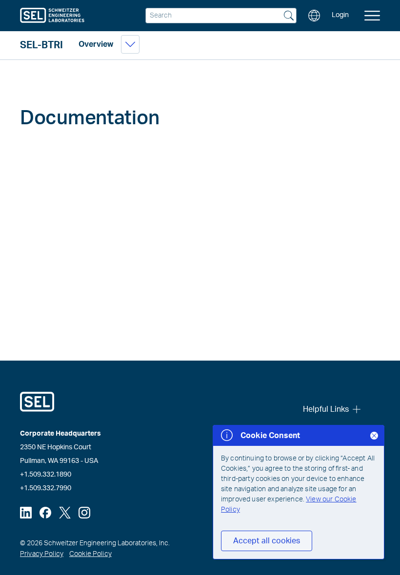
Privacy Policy (41, 554)
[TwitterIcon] (65, 512)
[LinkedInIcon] (26, 512)
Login (340, 15)
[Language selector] (314, 15)
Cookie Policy (90, 554)
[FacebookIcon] (45, 512)
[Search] (288, 16)
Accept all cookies (266, 541)
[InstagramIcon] (84, 512)
